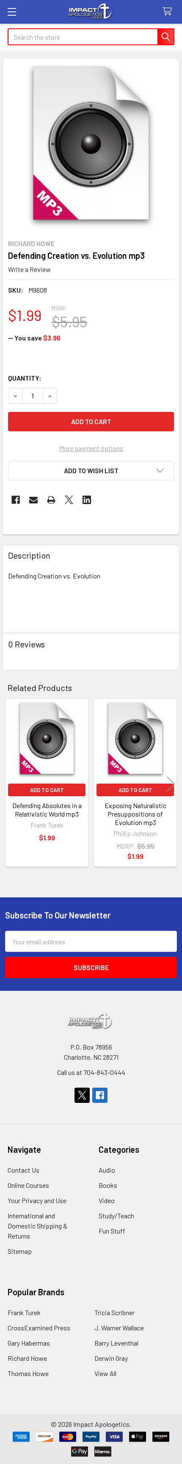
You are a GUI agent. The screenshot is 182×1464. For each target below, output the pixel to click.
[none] (91, 146)
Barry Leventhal (116, 1343)
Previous (11, 784)
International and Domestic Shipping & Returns (37, 1226)
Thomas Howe (28, 1373)
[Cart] (169, 11)
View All (105, 1373)
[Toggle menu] (11, 11)
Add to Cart (47, 790)
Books (108, 1185)
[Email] (33, 499)
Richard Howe (27, 1358)
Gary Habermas (29, 1343)
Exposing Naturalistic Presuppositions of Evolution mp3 (135, 813)
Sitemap (20, 1251)
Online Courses (28, 1185)
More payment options (91, 448)
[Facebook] (15, 499)
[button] (91, 470)
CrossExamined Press (39, 1328)
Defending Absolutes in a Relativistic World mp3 (47, 809)
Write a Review (29, 269)
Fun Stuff (112, 1231)
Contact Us (23, 1170)
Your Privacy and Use (37, 1200)
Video (107, 1200)
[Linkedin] (86, 499)
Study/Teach (116, 1216)
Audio (107, 1170)
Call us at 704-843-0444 (91, 1072)
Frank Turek (24, 1312)
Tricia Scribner (114, 1312)
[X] (69, 499)
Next (171, 784)
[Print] (51, 499)
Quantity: (24, 378)
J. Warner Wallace (119, 1328)
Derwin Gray (111, 1358)
